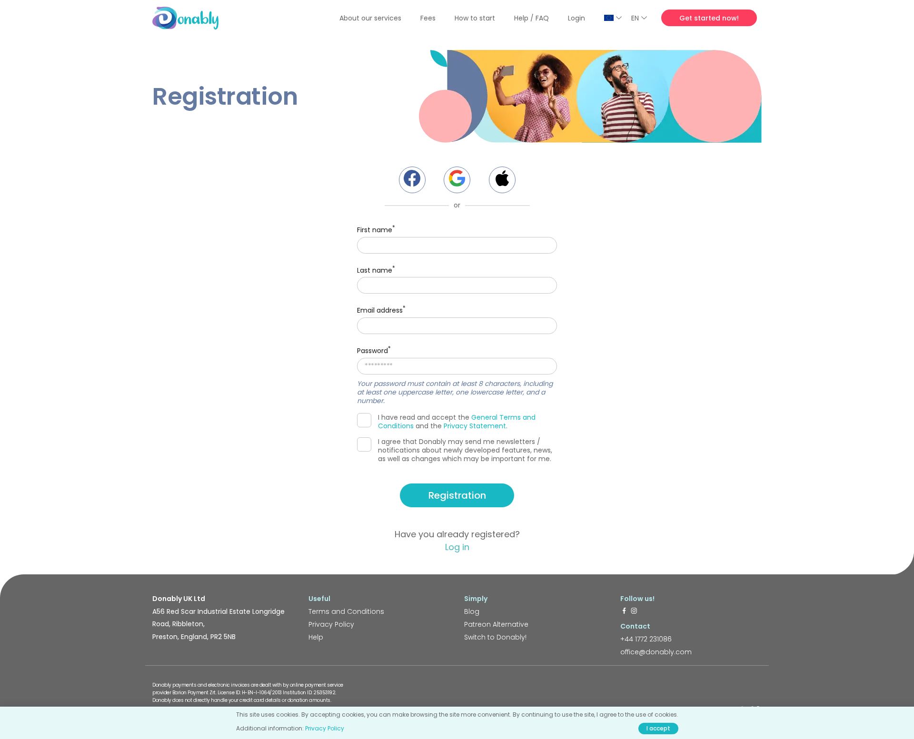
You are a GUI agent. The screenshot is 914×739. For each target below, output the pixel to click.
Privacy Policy (331, 624)
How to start (475, 18)
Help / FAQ (531, 18)
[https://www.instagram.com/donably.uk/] (634, 611)
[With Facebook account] (412, 180)
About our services (370, 18)
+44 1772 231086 (646, 639)
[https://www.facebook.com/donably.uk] (624, 611)
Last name (376, 269)
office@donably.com (656, 652)
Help (315, 637)
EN (635, 18)
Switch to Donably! (495, 637)
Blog (471, 611)
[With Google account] (457, 180)
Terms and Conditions (346, 611)
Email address (381, 309)
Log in (457, 547)
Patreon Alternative (496, 624)
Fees (428, 18)
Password (374, 350)
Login (576, 18)
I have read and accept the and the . (457, 421)
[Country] (612, 18)
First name (376, 229)
